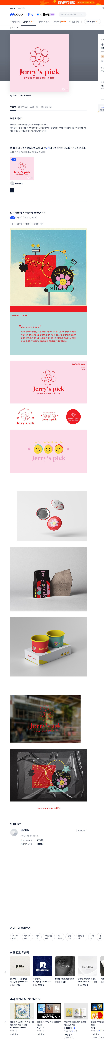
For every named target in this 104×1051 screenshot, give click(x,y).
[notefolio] (21, 8)
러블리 (19, 218)
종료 (11, 28)
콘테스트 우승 (69, 1038)
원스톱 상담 (92, 21)
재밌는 (34, 218)
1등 (14, 159)
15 (26, 107)
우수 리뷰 (95, 1037)
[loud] (12, 8)
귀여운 (26, 218)
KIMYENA (27, 95)
